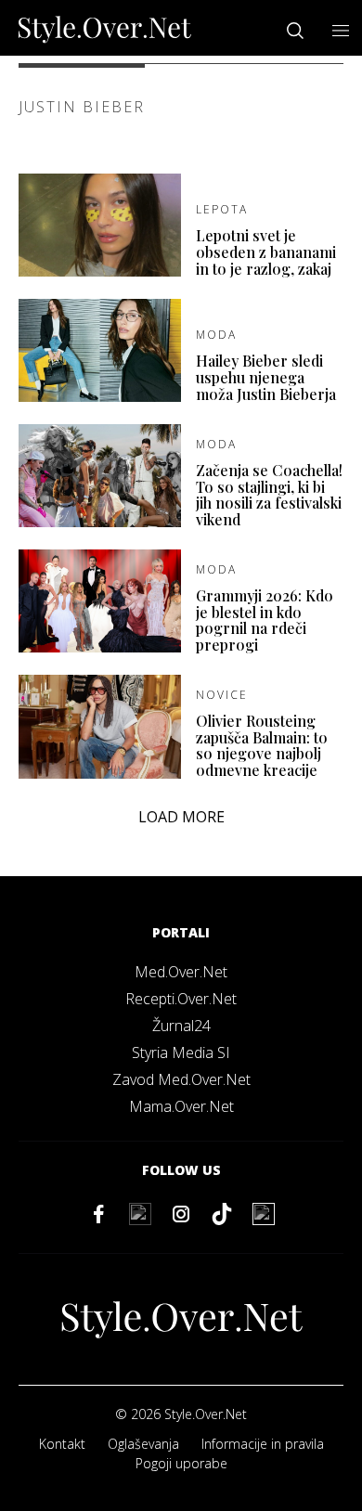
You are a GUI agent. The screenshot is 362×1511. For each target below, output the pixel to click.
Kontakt (62, 1444)
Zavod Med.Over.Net (181, 1079)
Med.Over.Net (181, 972)
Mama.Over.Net (181, 1106)
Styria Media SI (181, 1052)
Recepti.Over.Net (181, 998)
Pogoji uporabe (181, 1463)
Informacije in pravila (262, 1444)
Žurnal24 (181, 1025)
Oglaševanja (143, 1444)
